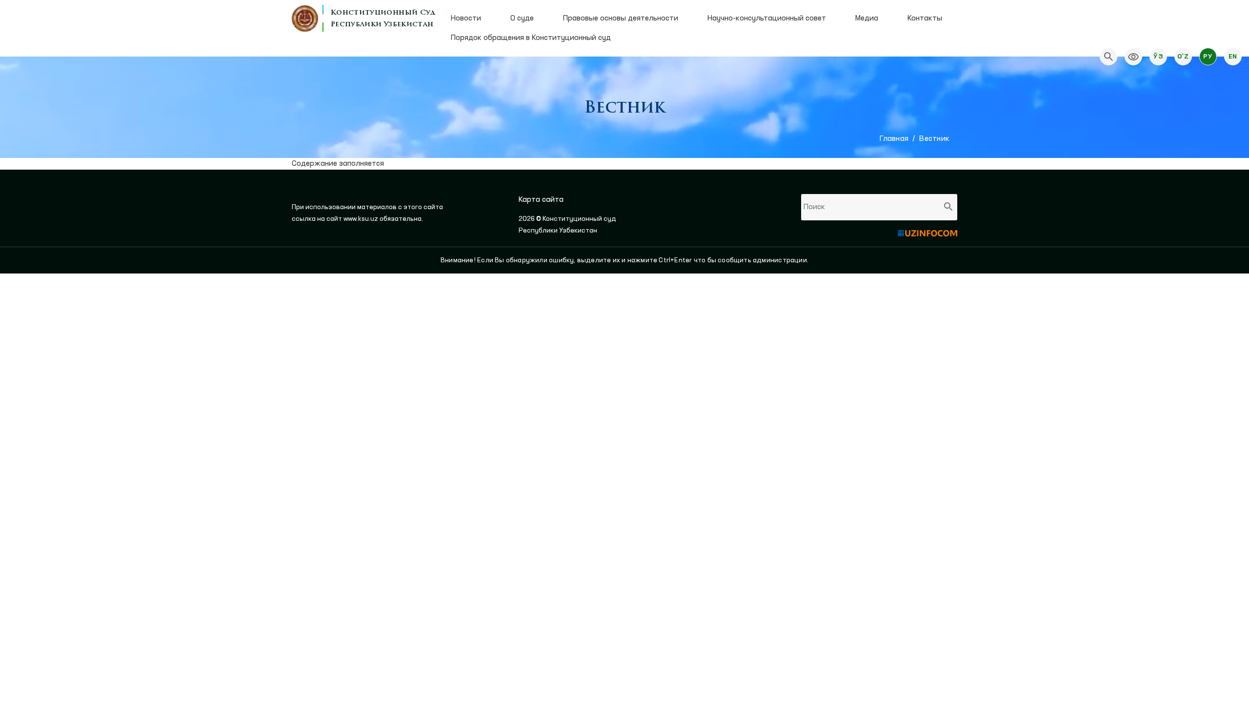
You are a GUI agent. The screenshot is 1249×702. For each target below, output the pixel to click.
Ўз (1158, 56)
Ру (1207, 56)
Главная (894, 139)
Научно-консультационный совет (766, 18)
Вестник (934, 139)
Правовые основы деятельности (620, 18)
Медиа (866, 18)
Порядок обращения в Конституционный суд (531, 38)
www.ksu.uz (361, 218)
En (1233, 56)
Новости (466, 18)
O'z (1183, 56)
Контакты (924, 18)
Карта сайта (541, 200)
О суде (522, 18)
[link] (1133, 56)
